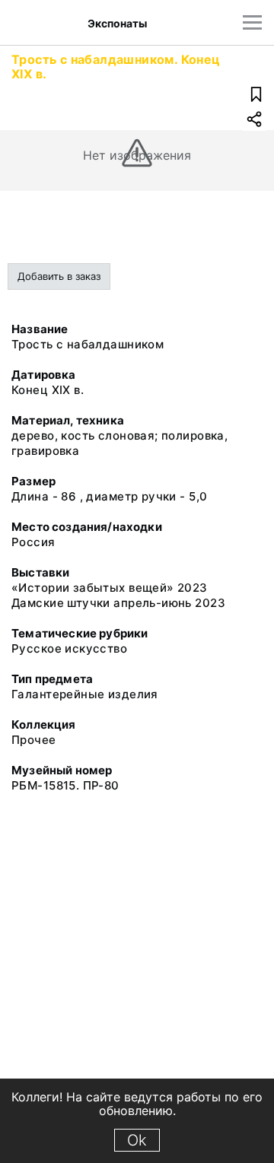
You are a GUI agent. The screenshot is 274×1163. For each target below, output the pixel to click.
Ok (137, 1140)
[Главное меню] (252, 22)
